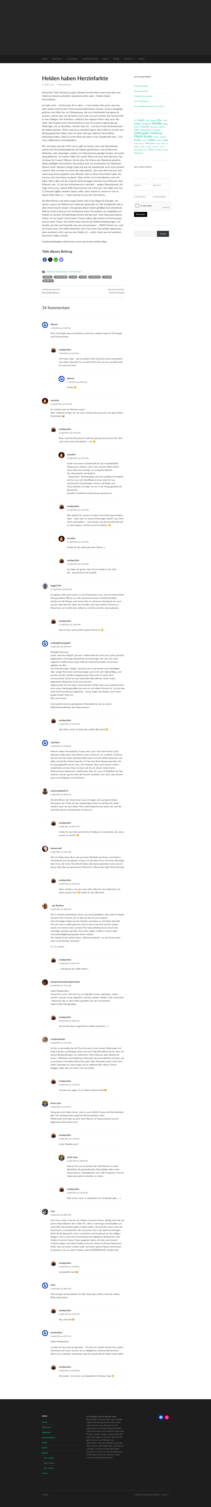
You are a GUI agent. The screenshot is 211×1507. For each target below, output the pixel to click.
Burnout (48, 277)
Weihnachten (138, 153)
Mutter (158, 143)
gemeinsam (146, 130)
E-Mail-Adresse (139, 197)
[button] (45, 259)
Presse (141, 59)
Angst (141, 120)
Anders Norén (153, 1495)
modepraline (64, 85)
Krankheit (163, 137)
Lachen (144, 140)
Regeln (136, 147)
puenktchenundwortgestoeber (65, 982)
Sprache (162, 146)
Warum (54, 324)
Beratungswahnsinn (51, 291)
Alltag (57, 272)
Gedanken (161, 127)
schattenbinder (58, 1039)
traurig (165, 150)
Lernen (158, 140)
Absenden (140, 214)
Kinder (148, 136)
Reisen (116, 59)
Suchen (163, 234)
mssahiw (55, 400)
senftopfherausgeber (61, 643)
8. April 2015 (48, 85)
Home (44, 59)
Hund (138, 136)
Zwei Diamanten (141, 86)
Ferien (165, 124)
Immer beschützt (141, 91)
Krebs (137, 140)
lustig (136, 143)
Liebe (165, 140)
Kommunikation (90, 59)
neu (166, 143)
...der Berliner (57, 905)
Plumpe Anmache (116, 291)
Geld (136, 130)
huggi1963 (56, 585)
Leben (151, 140)
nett (162, 143)
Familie (157, 123)
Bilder (147, 120)
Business (64, 272)
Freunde (144, 127)
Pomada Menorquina (143, 96)
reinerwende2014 (59, 791)
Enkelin (165, 120)
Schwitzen (155, 146)
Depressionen (61, 277)
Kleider (156, 137)
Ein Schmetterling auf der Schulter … (149, 106)
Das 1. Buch (49, 1458)
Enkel (105, 59)
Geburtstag (153, 127)
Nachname (157, 185)
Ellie (159, 120)
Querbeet (55, 742)
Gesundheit (157, 130)
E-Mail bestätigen (159, 197)
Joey (53, 1211)
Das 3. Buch (49, 1468)
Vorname (137, 185)
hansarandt (56, 848)
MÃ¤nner (107, 277)
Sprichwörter (138, 150)
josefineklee (56, 1332)
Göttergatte (141, 133)
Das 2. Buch (49, 1463)
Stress (145, 150)
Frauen (73, 277)
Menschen (150, 143)
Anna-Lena (56, 1103)
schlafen (142, 146)
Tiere (150, 150)
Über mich (57, 59)
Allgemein (72, 59)
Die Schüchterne (141, 101)
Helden (83, 277)
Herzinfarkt (95, 277)
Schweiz (148, 146)
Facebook (146, 124)
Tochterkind (158, 150)
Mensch (141, 143)
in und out (48, 281)
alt (135, 120)
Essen (137, 123)
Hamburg (156, 133)
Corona (153, 120)
